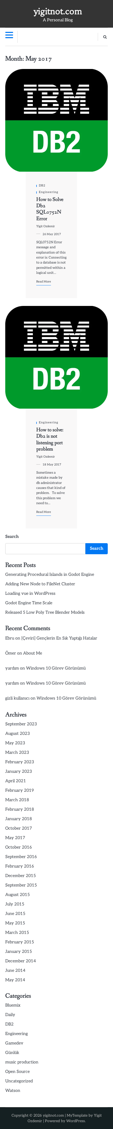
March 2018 (17, 800)
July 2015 (14, 904)
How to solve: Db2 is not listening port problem (49, 439)
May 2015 (15, 923)
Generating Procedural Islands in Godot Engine (49, 574)
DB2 (42, 185)
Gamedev (14, 1043)
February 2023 (19, 762)
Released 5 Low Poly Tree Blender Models (45, 612)
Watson (12, 1090)
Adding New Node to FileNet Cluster (40, 584)
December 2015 (20, 875)
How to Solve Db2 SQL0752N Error (49, 209)
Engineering (48, 192)
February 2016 (19, 866)
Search (12, 536)
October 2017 (18, 828)
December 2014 (20, 961)
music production (21, 1062)
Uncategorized (19, 1081)
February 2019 (19, 790)
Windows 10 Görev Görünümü (56, 668)
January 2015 (18, 951)
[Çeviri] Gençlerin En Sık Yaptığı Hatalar (59, 638)
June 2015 (15, 913)
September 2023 (21, 724)
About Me (32, 653)
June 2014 (15, 970)
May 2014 (15, 980)
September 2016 (21, 856)
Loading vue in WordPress (30, 593)
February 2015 (19, 942)
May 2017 (15, 837)
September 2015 (21, 885)
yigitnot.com (58, 11)
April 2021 (15, 781)
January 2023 (18, 771)
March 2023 (17, 752)
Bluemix (12, 1005)
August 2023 (17, 733)
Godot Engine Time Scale (28, 603)
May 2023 (15, 743)
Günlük (12, 1052)
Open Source (17, 1071)
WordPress (75, 1121)
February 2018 (19, 809)
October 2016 (18, 847)
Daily (10, 1014)
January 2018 (18, 818)
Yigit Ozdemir (45, 226)
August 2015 (17, 894)
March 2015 (17, 932)
